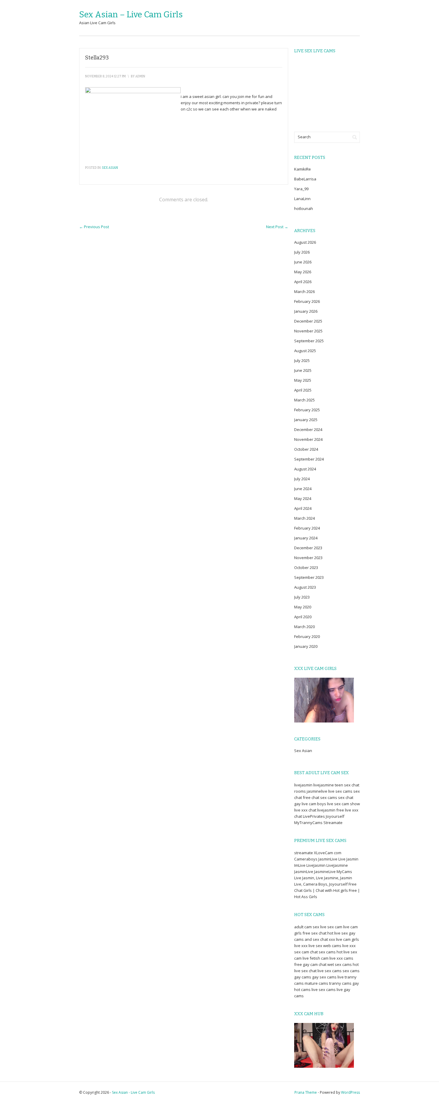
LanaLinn (302, 198)
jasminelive (317, 791)
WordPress (350, 1092)
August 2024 (305, 469)
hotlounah (303, 208)
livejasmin (303, 785)
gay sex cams (324, 977)
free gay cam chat (310, 964)
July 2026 (302, 252)
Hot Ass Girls (305, 896)
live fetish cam (316, 958)
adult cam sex (306, 926)
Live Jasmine (327, 877)
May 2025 (302, 380)
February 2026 (307, 301)
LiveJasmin (316, 865)
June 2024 (302, 488)
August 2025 (305, 350)
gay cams (302, 977)
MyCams (344, 871)
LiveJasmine (337, 865)
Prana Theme (305, 1092)
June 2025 (302, 370)
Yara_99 (301, 188)
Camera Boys (315, 884)
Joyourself (335, 816)
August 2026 (305, 242)
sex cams (328, 797)
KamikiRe (302, 169)
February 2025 (307, 409)
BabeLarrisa (305, 179)
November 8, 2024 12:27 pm (105, 76)
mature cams (316, 983)
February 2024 (307, 528)
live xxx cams (341, 958)
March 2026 (304, 291)
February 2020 (307, 636)
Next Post (277, 226)
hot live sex (337, 933)
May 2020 (302, 607)
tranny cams (340, 983)
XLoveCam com (327, 852)
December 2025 (308, 321)
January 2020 (305, 646)
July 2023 (302, 597)
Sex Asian (110, 168)
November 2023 (308, 557)
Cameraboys (305, 859)
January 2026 (305, 311)
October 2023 (306, 567)
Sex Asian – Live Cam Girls (131, 14)
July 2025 (302, 360)
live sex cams (340, 791)
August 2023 (305, 587)
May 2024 (302, 498)
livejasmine (323, 785)
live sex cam (331, 926)
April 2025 (302, 390)
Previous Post (94, 226)
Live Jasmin (348, 859)
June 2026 (302, 262)
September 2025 (309, 340)
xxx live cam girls (344, 939)
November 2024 (308, 439)
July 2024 (302, 478)
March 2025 (304, 400)
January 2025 (305, 419)
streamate (303, 852)
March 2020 (304, 626)
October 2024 (306, 449)
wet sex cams (339, 964)
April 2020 (302, 616)
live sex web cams (324, 945)
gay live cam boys (310, 803)
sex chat (345, 797)
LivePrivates (314, 816)
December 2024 (308, 429)
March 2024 (304, 518)
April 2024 (302, 508)
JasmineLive (325, 871)
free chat (311, 797)
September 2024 (309, 459)
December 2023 (308, 547)
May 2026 (302, 271)
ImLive (300, 865)
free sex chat (314, 933)
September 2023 (309, 577)
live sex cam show (343, 803)
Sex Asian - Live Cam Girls (133, 1092)
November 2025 (308, 331)
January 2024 (305, 538)
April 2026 (302, 281)
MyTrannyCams (308, 822)
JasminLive (327, 859)
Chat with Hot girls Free (336, 890)
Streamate (333, 822)
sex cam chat (306, 952)
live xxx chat (305, 810)
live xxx (301, 945)
